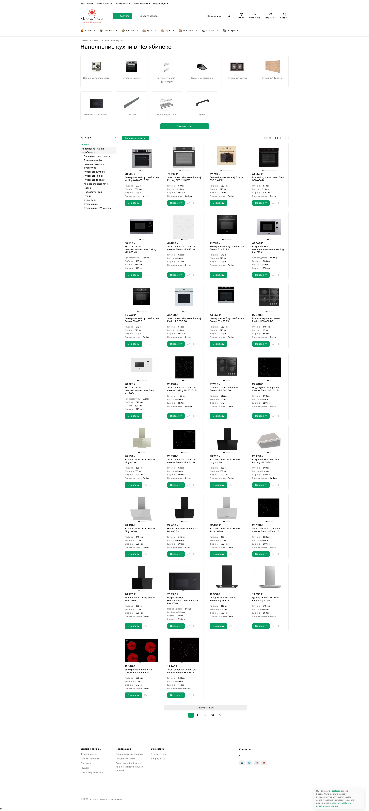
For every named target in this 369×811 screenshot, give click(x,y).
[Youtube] (264, 762)
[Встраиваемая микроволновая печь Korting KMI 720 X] (269, 226)
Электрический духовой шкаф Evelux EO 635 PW (184, 320)
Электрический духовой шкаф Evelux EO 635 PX (227, 320)
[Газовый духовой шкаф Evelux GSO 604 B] (269, 157)
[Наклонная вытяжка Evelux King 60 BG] (227, 439)
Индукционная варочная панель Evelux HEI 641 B (266, 389)
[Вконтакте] (242, 762)
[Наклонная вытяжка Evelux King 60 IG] (142, 439)
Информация (159, 3)
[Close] (360, 790)
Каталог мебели (89, 754)
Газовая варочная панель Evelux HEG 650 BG (266, 320)
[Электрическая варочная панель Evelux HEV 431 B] (184, 649)
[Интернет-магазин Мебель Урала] (91, 15)
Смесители (90, 200)
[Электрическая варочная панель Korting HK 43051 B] (184, 367)
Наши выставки (104, 3)
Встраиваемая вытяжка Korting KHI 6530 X (265, 461)
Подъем (84, 767)
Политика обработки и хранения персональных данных (129, 767)
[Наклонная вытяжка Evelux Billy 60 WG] (142, 508)
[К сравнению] (151, 203)
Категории (86, 137)
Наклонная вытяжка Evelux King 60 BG (225, 461)
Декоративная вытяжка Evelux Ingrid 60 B (223, 599)
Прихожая (188, 30)
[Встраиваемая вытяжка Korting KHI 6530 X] (269, 439)
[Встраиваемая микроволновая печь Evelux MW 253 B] (184, 577)
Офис (168, 30)
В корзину (133, 202)
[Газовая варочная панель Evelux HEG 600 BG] (227, 367)
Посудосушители (93, 192)
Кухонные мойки (93, 175)
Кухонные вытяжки (95, 171)
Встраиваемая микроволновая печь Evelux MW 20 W (140, 390)
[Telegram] (249, 762)
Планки (88, 188)
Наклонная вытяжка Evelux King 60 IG (140, 461)
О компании (157, 749)
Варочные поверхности (97, 156)
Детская (130, 30)
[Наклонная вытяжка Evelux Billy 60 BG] (184, 508)
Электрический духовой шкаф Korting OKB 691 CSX (184, 179)
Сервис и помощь (90, 749)
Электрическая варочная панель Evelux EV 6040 (139, 671)
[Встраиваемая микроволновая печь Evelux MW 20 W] (142, 367)
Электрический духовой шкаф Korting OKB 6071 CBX (142, 179)
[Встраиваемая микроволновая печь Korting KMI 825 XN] (142, 226)
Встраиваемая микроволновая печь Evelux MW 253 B (182, 600)
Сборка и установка (91, 772)
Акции (88, 30)
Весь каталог (86, 3)
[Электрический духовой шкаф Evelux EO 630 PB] (227, 226)
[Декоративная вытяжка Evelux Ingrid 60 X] (269, 577)
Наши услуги (121, 3)
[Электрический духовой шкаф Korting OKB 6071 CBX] (142, 157)
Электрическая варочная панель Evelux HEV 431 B (181, 671)
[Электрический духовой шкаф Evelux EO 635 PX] (227, 298)
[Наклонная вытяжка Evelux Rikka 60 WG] (227, 508)
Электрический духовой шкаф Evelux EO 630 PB (227, 248)
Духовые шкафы (93, 160)
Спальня (210, 30)
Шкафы (231, 30)
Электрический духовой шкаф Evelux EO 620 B (142, 320)
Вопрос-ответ (158, 758)
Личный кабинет (89, 758)
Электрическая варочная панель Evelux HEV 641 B (266, 530)
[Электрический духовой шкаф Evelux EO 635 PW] (184, 298)
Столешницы (91, 204)
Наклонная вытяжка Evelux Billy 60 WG (140, 530)
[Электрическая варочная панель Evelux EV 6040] (142, 649)
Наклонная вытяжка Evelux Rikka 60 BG (140, 599)
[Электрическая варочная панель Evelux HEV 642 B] (184, 439)
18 (212, 715)
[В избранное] (145, 203)
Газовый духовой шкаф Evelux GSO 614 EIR (226, 179)
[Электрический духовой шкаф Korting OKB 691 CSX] (184, 157)
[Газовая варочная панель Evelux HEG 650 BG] (269, 298)
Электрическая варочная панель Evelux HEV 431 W (181, 248)
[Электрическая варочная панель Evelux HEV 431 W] (184, 226)
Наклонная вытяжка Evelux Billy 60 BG (182, 530)
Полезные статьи (125, 758)
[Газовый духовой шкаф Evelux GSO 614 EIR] (227, 157)
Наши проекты (141, 3)
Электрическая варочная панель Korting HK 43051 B (182, 389)
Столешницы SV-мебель (97, 208)
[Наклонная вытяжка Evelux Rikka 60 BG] (142, 577)
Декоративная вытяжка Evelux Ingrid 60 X (265, 599)
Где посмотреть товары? (129, 754)
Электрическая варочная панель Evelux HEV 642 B (181, 461)
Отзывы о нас (158, 754)
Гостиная (109, 30)
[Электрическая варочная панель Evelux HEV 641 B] (269, 508)
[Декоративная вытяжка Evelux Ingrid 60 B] (227, 577)
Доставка (85, 763)
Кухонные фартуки (94, 179)
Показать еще (184, 126)
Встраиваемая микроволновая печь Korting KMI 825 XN (140, 249)
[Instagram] (257, 762)
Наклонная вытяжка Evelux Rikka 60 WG (225, 530)
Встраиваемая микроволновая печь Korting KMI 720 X (268, 249)
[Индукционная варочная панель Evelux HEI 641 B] (269, 367)
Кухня (150, 30)
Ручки (87, 196)
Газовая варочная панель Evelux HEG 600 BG (224, 389)
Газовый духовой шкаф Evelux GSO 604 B (269, 179)
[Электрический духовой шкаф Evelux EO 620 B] (142, 298)
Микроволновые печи (96, 183)
